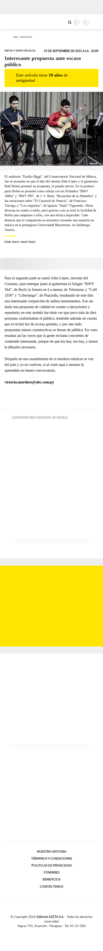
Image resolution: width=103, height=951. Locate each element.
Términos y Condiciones (51, 858)
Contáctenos (51, 886)
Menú (96, 22)
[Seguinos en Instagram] (60, 931)
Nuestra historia (51, 851)
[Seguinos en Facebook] (44, 931)
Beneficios (52, 879)
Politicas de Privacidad (51, 865)
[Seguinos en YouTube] (55, 931)
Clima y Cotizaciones (61, 21)
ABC (13, 21)
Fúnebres (51, 872)
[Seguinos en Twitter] (50, 931)
